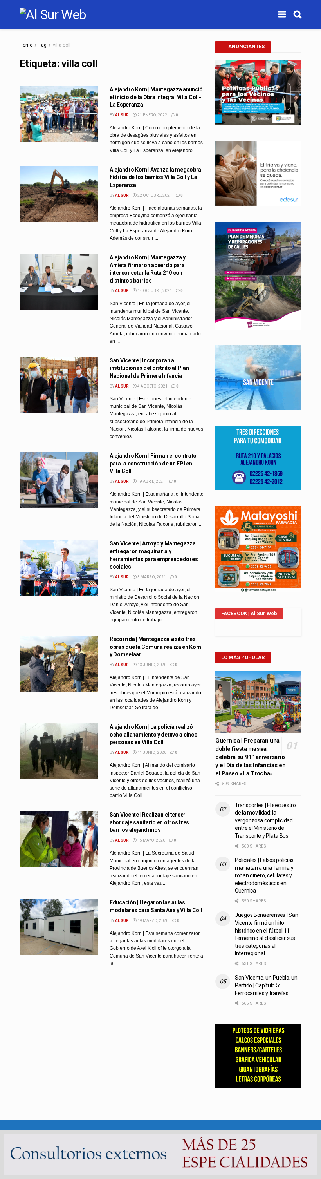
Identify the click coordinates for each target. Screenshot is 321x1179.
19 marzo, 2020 (152, 920)
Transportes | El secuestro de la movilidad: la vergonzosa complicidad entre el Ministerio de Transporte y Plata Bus (265, 820)
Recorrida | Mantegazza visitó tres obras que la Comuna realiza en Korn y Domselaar (155, 646)
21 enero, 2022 (152, 115)
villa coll (61, 45)
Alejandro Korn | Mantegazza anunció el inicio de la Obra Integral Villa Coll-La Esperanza (156, 97)
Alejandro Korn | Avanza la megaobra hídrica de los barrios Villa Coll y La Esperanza (155, 177)
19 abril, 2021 (151, 481)
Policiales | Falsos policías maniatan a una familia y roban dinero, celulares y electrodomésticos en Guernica (264, 875)
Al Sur (122, 115)
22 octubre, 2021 (154, 195)
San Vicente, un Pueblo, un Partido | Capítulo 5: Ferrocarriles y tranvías (266, 985)
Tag (43, 45)
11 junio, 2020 (151, 752)
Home (26, 45)
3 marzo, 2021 (151, 577)
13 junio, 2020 (151, 665)
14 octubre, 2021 (154, 290)
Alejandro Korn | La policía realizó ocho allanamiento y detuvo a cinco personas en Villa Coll (153, 734)
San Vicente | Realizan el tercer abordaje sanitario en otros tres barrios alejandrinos (149, 822)
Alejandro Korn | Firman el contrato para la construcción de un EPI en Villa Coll (153, 463)
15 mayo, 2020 (151, 840)
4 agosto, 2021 (152, 386)
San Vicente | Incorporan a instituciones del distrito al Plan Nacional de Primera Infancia (149, 368)
